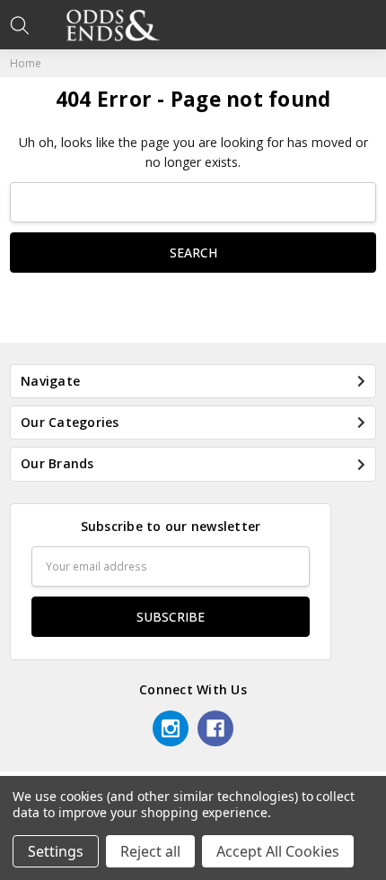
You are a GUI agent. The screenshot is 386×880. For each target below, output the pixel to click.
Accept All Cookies (277, 851)
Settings (55, 851)
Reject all (150, 851)
